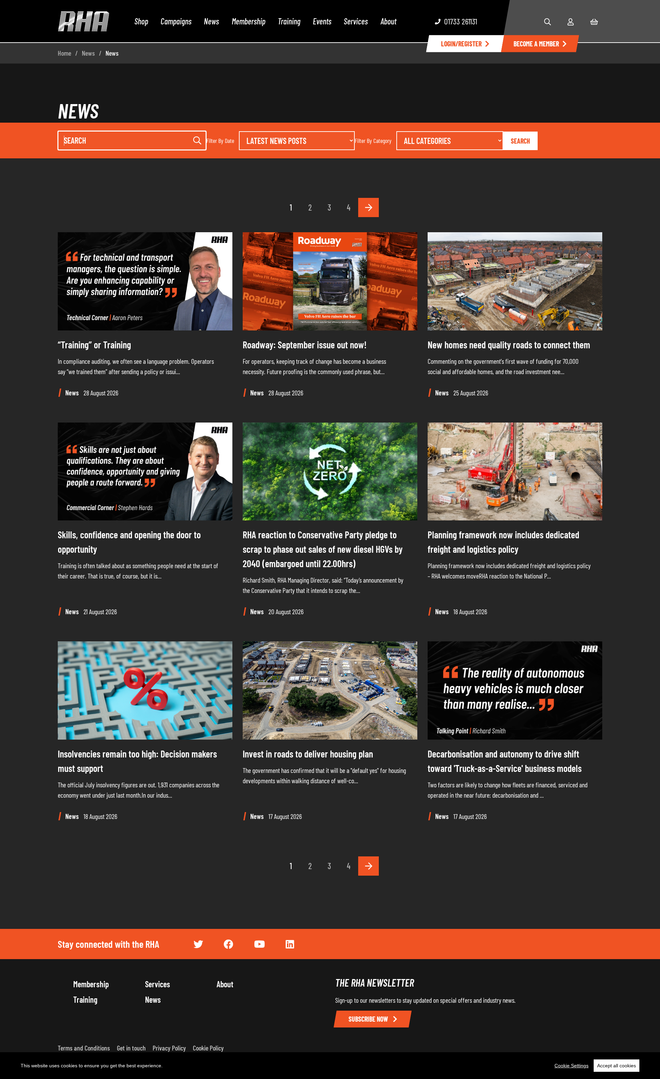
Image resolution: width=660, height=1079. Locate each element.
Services (356, 21)
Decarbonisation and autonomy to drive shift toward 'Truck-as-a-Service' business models (505, 761)
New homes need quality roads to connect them (509, 344)
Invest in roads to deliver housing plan (308, 754)
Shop (141, 21)
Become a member (536, 44)
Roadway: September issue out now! (305, 344)
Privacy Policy (169, 1048)
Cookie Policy (208, 1048)
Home (64, 53)
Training (289, 21)
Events (322, 21)
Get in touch (131, 1048)
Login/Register (461, 44)
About (388, 21)
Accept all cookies (616, 1065)
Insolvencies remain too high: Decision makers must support (137, 761)
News (211, 21)
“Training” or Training (94, 344)
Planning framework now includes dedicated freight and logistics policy (503, 542)
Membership (248, 21)
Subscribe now (369, 1019)
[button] (547, 22)
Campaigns (176, 21)
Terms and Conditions (84, 1048)
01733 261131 (460, 21)
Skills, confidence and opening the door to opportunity (129, 542)
